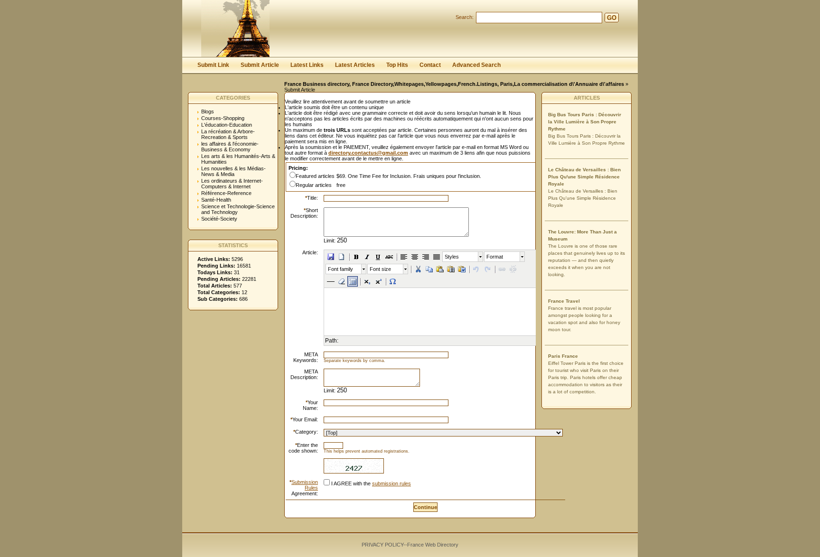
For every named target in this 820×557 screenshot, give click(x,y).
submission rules (391, 483)
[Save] (331, 256)
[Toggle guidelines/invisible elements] (352, 281)
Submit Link (213, 65)
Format (494, 257)
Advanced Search (476, 65)
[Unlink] (513, 269)
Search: (465, 17)
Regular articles (314, 185)
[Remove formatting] (341, 281)
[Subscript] (367, 281)
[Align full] (436, 256)
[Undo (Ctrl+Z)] (476, 269)
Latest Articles (355, 65)
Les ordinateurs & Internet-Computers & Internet (232, 183)
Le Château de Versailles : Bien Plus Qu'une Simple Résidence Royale (584, 176)
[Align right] (425, 256)
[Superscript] (378, 281)
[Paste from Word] (462, 269)
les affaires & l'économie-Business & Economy (230, 146)
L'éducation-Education (226, 125)
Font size (380, 269)
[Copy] (429, 269)
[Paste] (440, 269)
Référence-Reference (226, 193)
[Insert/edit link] (502, 269)
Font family (340, 269)
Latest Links (307, 65)
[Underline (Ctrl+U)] (378, 256)
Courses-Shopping (222, 118)
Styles (452, 257)
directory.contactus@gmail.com (368, 153)
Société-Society (219, 219)
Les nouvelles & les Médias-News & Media (233, 171)
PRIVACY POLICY (382, 545)
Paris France (563, 356)
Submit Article (260, 65)
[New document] (341, 256)
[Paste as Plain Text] (451, 269)
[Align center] (415, 256)
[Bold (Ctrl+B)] (356, 256)
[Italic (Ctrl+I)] (367, 256)
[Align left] (404, 256)
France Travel (564, 301)
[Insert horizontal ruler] (331, 281)
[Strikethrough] (389, 256)
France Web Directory (432, 545)
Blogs (207, 111)
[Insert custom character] (393, 281)
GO (611, 17)
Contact (430, 65)
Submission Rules (304, 485)
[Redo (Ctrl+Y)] (487, 269)
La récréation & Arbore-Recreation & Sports (228, 134)
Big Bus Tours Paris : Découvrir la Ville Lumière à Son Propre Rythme (584, 121)
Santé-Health (216, 200)
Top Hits (397, 65)
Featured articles (315, 176)
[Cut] (418, 269)
